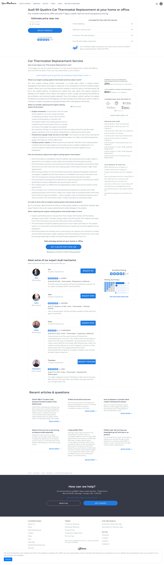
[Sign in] (161, 3)
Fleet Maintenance (34, 530)
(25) (51, 40)
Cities (30, 536)
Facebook (105, 535)
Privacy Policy (70, 530)
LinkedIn (105, 538)
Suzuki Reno (108, 189)
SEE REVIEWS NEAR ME (119, 297)
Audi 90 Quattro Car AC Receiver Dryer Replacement (117, 157)
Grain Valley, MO (127, 184)
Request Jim (88, 271)
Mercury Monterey (110, 176)
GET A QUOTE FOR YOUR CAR (63, 247)
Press (30, 527)
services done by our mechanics (121, 84)
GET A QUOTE (100, 503)
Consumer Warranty (72, 524)
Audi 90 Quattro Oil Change (113, 133)
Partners (31, 548)
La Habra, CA (123, 167)
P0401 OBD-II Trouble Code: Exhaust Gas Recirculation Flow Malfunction (44, 402)
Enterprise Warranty (72, 527)
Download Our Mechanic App (112, 527)
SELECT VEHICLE (45, 30)
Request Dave (88, 323)
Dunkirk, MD (123, 181)
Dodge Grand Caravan (111, 172)
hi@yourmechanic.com (89, 498)
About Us (31, 524)
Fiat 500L (107, 186)
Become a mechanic (72, 3)
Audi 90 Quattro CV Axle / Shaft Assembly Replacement (118, 148)
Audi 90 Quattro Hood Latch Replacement (118, 136)
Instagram (105, 544)
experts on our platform (119, 92)
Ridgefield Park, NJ (124, 186)
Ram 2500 (107, 179)
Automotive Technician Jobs (112, 524)
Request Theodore (86, 362)
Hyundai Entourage (110, 193)
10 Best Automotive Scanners (79, 399)
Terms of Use (69, 536)
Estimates (31, 542)
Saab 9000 (107, 181)
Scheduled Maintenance (36, 545)
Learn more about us (119, 115)
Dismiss (8, 559)
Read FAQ (63, 503)
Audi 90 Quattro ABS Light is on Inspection (118, 131)
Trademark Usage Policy (73, 533)
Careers (30, 533)
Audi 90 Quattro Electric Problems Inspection (115, 139)
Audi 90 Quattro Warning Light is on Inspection (116, 127)
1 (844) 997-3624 (72, 498)
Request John (88, 296)
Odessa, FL (123, 170)
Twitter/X (105, 541)
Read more (54, 421)
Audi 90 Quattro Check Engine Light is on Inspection (118, 143)
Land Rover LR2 (109, 184)
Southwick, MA (123, 179)
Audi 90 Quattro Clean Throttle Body (116, 124)
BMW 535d (108, 167)
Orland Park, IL (129, 176)
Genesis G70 (108, 170)
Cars (29, 539)
